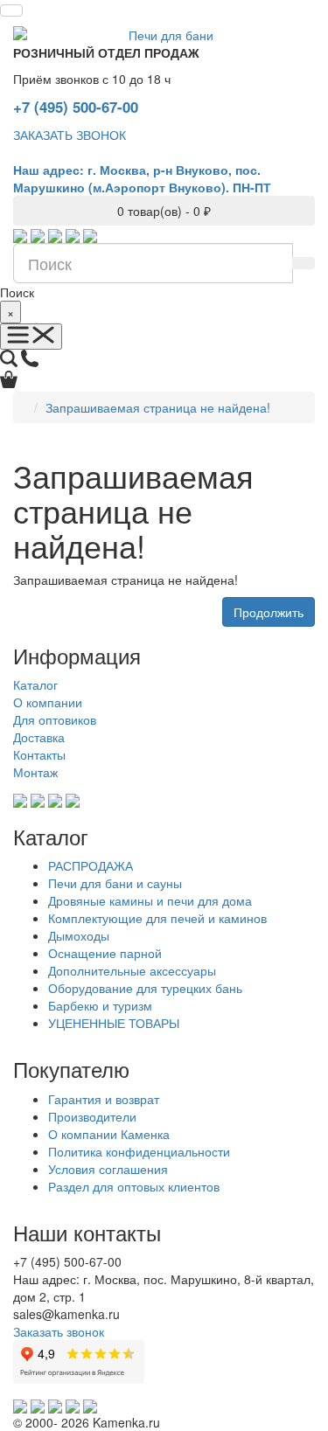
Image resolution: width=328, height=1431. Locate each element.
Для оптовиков (54, 719)
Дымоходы (78, 935)
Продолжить (269, 612)
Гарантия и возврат (103, 1099)
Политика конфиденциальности (139, 1151)
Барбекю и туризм (100, 1005)
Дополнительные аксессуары (132, 970)
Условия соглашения (108, 1168)
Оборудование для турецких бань (145, 988)
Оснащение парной (105, 953)
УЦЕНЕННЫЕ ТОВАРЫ (113, 1023)
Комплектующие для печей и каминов (157, 918)
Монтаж (35, 772)
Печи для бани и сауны (115, 883)
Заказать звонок (58, 1331)
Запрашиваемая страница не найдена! (157, 407)
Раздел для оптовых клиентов (134, 1186)
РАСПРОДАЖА (90, 865)
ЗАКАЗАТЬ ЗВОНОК (69, 134)
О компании (47, 702)
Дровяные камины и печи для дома (150, 900)
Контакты (39, 754)
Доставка (39, 737)
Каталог (35, 684)
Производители (92, 1116)
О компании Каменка (109, 1134)
